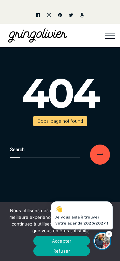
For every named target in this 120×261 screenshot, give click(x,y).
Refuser (61, 251)
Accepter (62, 241)
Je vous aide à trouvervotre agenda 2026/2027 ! (81, 215)
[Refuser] (86, 231)
